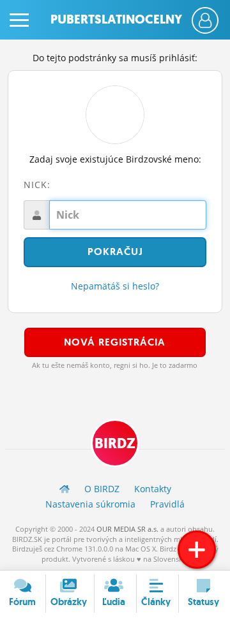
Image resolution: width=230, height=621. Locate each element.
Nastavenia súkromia (90, 504)
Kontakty (152, 489)
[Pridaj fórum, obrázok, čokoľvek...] (197, 549)
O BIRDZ (101, 489)
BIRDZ (115, 443)
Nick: (37, 185)
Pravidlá (167, 504)
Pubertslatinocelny (116, 19)
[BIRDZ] (64, 489)
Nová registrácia (114, 342)
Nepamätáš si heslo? (115, 286)
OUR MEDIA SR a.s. (127, 529)
